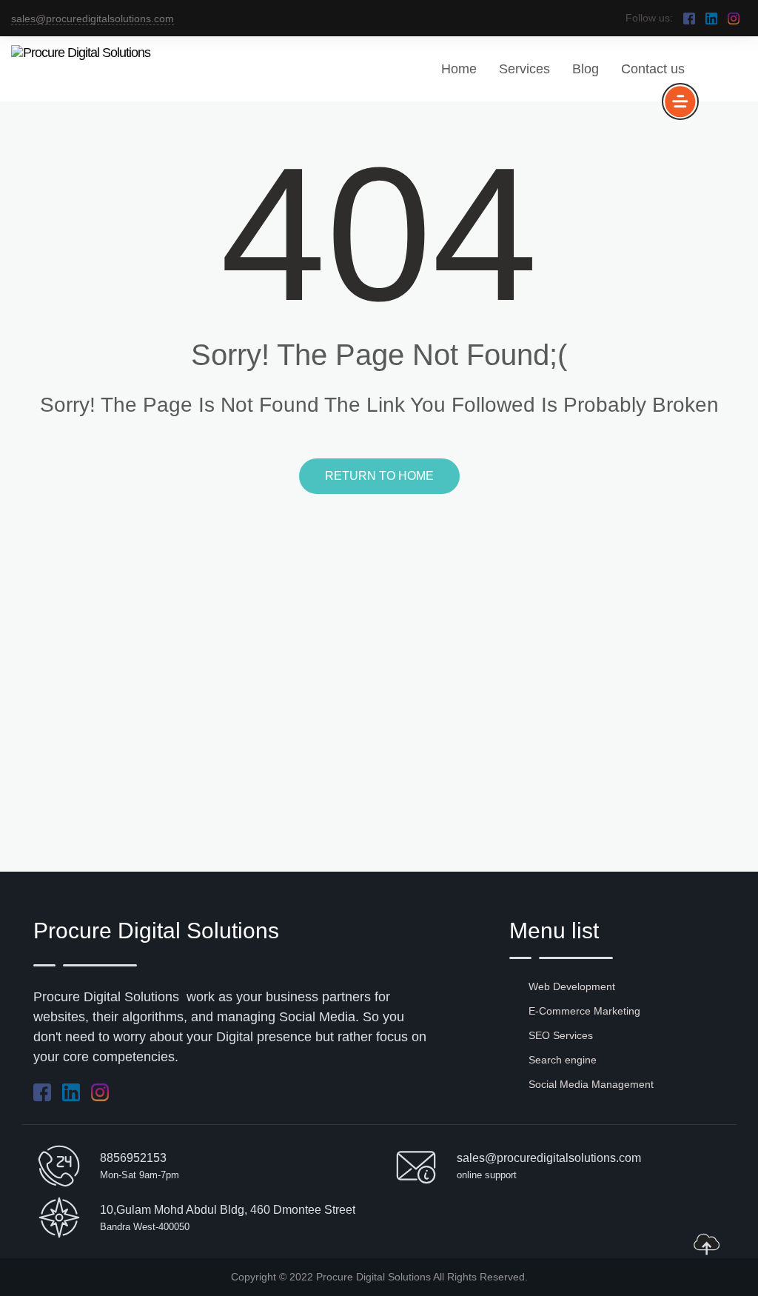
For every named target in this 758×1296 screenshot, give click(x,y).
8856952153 (133, 1158)
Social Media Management (591, 1084)
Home (459, 69)
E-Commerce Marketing (584, 1011)
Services (524, 69)
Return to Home (379, 476)
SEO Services (561, 1035)
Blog (585, 69)
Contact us (653, 69)
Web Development (572, 986)
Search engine (563, 1060)
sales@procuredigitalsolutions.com (92, 18)
